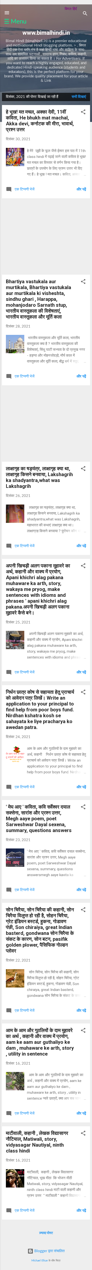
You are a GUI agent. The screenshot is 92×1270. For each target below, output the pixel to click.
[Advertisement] (46, 236)
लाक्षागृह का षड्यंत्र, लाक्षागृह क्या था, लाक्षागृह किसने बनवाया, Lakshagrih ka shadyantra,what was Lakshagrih (39, 477)
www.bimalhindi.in (46, 32)
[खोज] (85, 14)
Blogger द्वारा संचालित (49, 1251)
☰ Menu (15, 22)
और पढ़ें (81, 189)
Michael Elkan (39, 1260)
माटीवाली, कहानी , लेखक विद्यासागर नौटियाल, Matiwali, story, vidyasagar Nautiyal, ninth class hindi (37, 1142)
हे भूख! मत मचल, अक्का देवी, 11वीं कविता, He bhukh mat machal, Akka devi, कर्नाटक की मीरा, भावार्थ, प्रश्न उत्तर (40, 120)
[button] (83, 113)
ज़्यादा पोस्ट (46, 1233)
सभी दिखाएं (79, 97)
